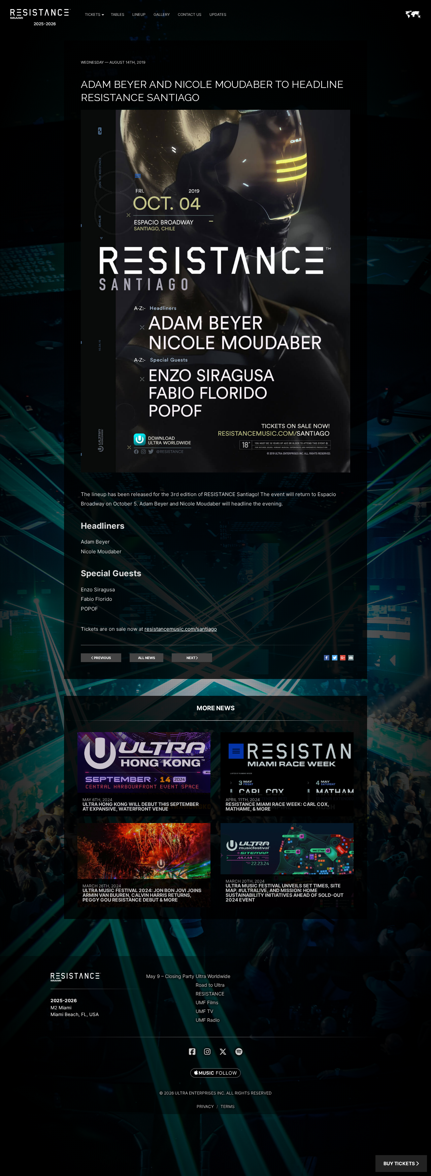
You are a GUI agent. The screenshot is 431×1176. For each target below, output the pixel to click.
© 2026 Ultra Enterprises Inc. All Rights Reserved (215, 1093)
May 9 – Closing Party (170, 976)
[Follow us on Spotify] (239, 1052)
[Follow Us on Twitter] (223, 1052)
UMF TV (204, 1011)
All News (146, 658)
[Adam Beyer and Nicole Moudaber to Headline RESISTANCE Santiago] (215, 470)
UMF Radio (208, 1020)
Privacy (205, 1106)
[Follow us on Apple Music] (215, 1073)
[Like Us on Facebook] (192, 1052)
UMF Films (207, 1002)
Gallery (162, 14)
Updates (217, 14)
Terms (228, 1106)
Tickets (92, 14)
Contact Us (189, 14)
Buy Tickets (400, 1163)
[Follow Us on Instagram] (207, 1052)
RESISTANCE (210, 994)
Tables (117, 14)
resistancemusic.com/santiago (180, 629)
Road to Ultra (210, 985)
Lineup (138, 14)
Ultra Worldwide (213, 976)
